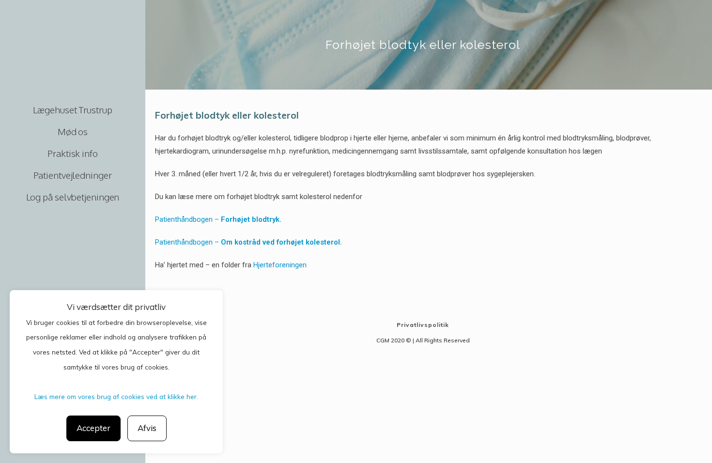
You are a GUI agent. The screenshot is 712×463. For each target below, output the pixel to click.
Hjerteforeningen (280, 265)
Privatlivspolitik (423, 324)
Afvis (147, 428)
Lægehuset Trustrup (72, 109)
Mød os (73, 131)
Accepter (93, 428)
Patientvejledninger (72, 175)
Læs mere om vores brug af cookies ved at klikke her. (116, 396)
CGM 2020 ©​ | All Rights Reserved (423, 340)
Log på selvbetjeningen (73, 196)
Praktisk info (72, 153)
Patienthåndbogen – (218, 219)
